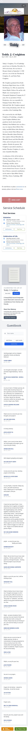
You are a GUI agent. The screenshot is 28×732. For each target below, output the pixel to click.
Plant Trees (19, 229)
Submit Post (14, 344)
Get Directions (8, 229)
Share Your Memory (10, 317)
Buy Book (16, 293)
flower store (19, 189)
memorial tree (21, 186)
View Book (7, 293)
